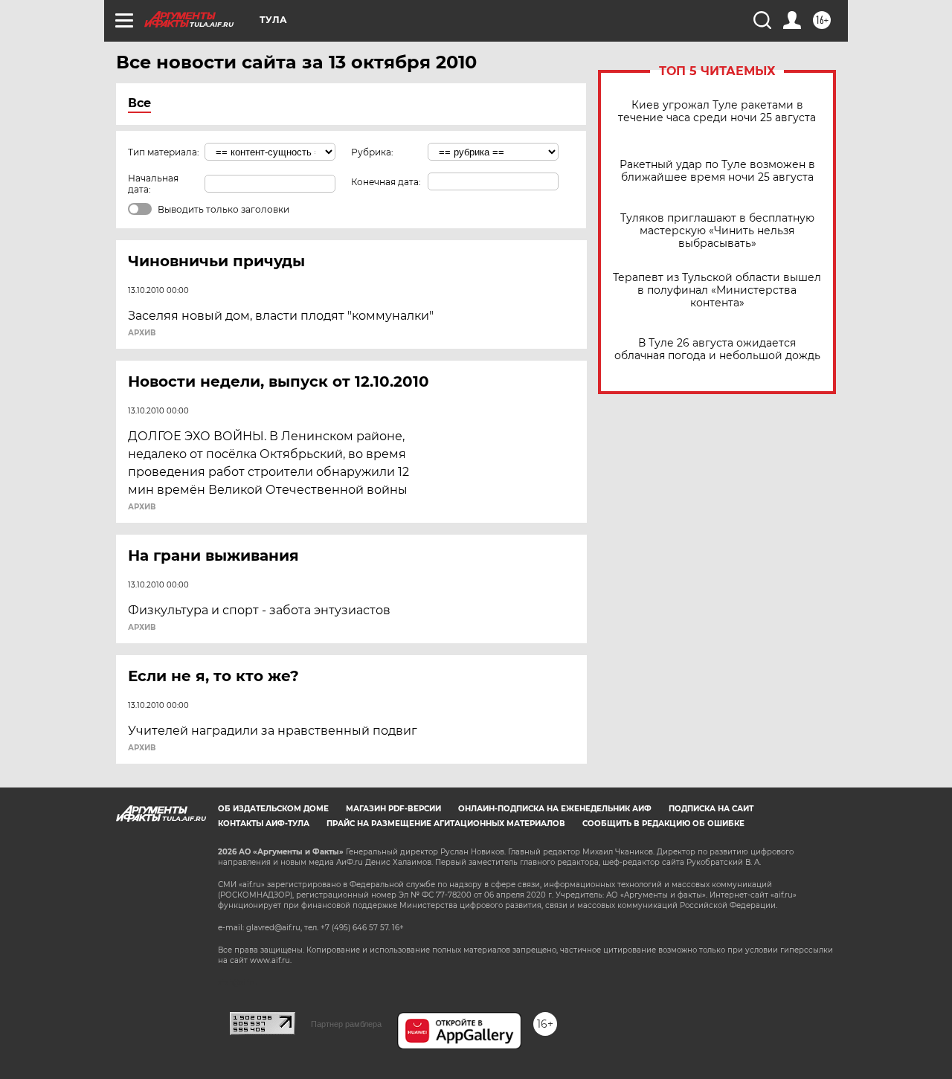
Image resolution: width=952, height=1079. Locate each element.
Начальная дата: (153, 184)
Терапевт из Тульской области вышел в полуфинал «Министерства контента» (717, 290)
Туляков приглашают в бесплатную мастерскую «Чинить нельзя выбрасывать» (717, 231)
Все (139, 103)
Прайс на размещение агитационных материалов (446, 823)
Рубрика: (372, 152)
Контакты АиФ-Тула (263, 823)
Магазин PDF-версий (393, 809)
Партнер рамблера (346, 1024)
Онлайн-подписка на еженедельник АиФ (555, 809)
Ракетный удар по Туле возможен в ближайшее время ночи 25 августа (717, 171)
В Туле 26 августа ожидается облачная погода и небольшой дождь (717, 349)
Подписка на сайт (711, 809)
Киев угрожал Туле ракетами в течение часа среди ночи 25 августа (717, 111)
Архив (141, 333)
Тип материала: (163, 152)
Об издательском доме (273, 809)
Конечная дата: (386, 181)
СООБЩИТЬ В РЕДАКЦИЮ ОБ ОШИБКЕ (663, 823)
